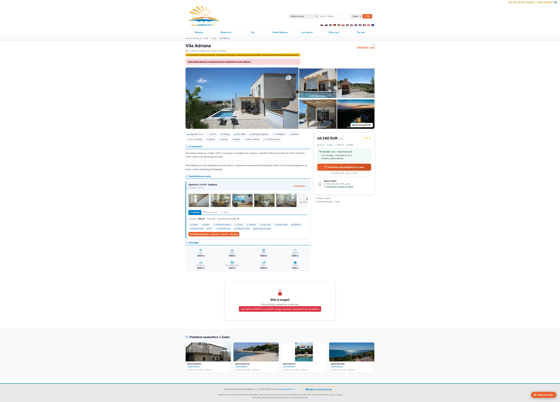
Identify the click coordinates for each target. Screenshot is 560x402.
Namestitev (226, 32)
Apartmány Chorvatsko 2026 (299, 395)
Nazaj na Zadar (323, 198)
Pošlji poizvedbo (545, 395)
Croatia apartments (320, 395)
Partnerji (266, 398)
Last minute (307, 32)
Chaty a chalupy (336, 395)
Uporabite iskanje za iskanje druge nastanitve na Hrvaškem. (219, 61)
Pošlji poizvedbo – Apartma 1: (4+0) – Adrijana (215, 234)
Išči (368, 16)
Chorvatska (282, 395)
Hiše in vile (334, 32)
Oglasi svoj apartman (320, 389)
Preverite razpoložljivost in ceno (346, 167)
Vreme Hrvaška (280, 32)
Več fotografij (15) (363, 125)
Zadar (214, 38)
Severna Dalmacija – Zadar (197, 38)
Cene (226, 212)
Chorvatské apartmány (299, 398)
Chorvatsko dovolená (268, 395)
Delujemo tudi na (224, 395)
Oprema (196, 212)
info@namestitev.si (285, 389)
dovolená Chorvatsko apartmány (245, 395)
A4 (330, 145)
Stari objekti (257, 398)
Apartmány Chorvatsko (279, 398)
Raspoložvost (212, 212)
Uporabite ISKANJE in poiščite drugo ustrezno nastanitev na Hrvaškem (280, 308)
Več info (361, 32)
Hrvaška (199, 32)
